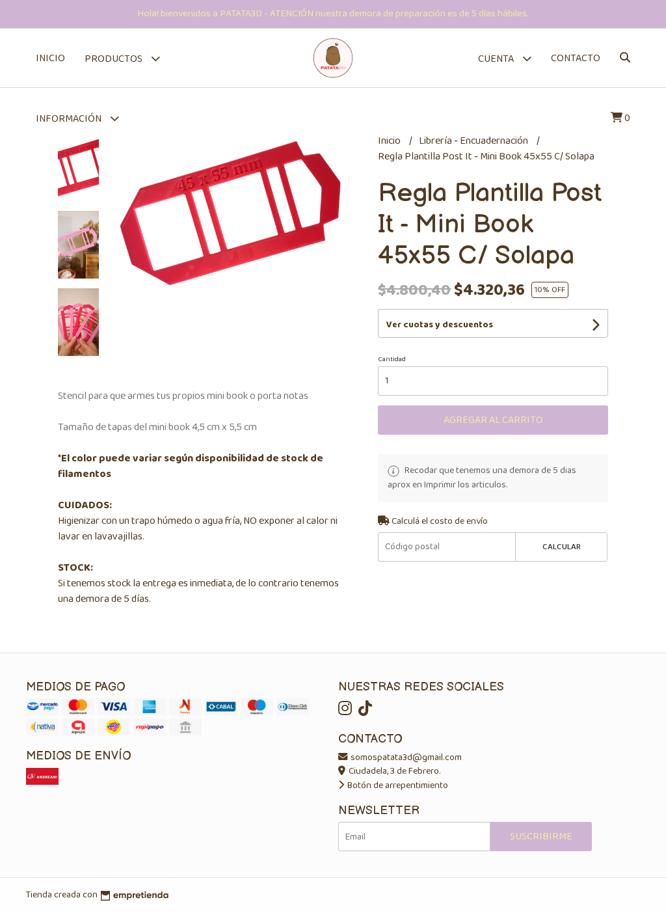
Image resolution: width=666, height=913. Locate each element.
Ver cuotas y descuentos (439, 325)
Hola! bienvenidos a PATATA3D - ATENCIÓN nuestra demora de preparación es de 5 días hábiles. (333, 13)
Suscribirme (541, 836)
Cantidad (392, 359)
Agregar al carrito (493, 420)
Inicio (50, 58)
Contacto (575, 58)
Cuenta (497, 59)
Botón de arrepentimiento (396, 785)
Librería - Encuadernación (474, 141)
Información (69, 119)
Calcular (561, 547)
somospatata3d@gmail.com (405, 757)
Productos (114, 59)
